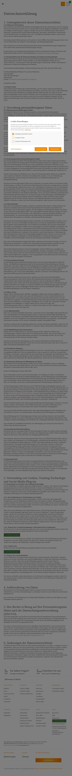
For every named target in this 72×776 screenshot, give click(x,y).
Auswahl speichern (41, 149)
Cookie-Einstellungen (16, 148)
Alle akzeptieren (55, 149)
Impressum (28, 130)
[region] (36, 134)
